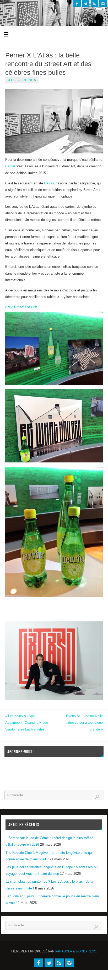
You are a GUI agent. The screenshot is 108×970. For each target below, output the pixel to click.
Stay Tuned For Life (21, 307)
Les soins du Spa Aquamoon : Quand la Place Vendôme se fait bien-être (26, 722)
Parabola (63, 951)
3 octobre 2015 (22, 80)
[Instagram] (103, 3)
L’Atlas (49, 183)
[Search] (97, 797)
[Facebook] (77, 3)
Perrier (10, 166)
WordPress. (86, 951)
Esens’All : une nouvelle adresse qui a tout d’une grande (84, 722)
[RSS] (94, 3)
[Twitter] (85, 3)
